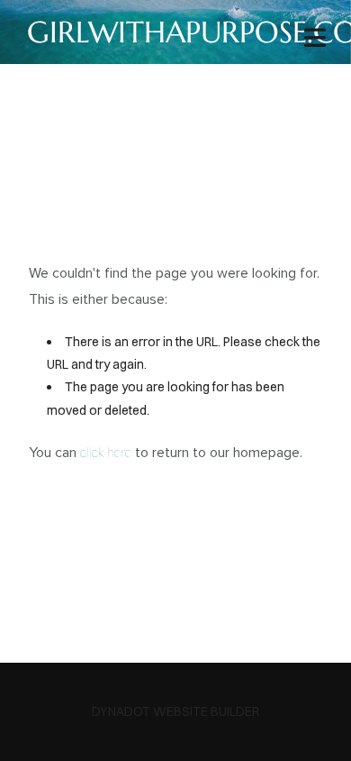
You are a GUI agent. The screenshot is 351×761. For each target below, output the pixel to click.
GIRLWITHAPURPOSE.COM (175, 32)
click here (105, 453)
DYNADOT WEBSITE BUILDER (175, 711)
